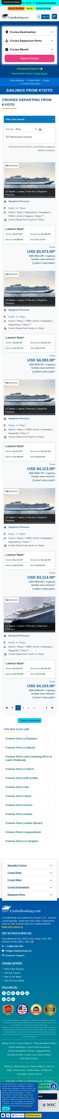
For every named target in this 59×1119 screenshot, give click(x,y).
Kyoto (47, 80)
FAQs (9, 1070)
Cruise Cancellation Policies (21, 1051)
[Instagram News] (13, 999)
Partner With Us (38, 1066)
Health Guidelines (17, 1047)
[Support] (8, 1115)
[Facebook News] (4, 999)
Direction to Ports (15, 1055)
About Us (8, 1066)
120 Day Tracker (12, 973)
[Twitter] (18, 993)
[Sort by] (40, 129)
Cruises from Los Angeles (22, 841)
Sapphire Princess (18, 201)
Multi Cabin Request (14, 969)
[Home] (3, 1115)
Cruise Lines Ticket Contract (38, 1055)
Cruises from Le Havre (20, 769)
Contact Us (46, 1070)
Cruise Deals (15, 872)
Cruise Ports (34, 80)
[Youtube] (9, 993)
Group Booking (43, 8)
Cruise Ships (15, 880)
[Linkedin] (27, 993)
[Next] (46, 708)
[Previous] (7, 708)
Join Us (50, 1066)
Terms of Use (19, 1070)
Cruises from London (19, 814)
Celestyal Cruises (46, 3)
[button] (30, 31)
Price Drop (18, 1115)
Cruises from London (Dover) (24, 823)
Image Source (34, 1074)
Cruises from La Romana (21, 738)
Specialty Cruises (17, 865)
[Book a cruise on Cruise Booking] (15, 16)
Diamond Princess (18, 635)
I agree (6, 1109)
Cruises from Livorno (19, 805)
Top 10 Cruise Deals (14, 980)
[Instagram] (13, 993)
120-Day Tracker (33, 1115)
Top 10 (29, 8)
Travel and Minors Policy (44, 1043)
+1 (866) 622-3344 (14, 946)
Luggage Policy (43, 1051)
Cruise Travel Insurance (38, 1047)
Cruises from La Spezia (20, 747)
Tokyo (22, 208)
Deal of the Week (16, 8)
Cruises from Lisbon (18, 796)
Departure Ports (16, 894)
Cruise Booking (17, 80)
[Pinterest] (22, 993)
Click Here (41, 73)
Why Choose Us (21, 1066)
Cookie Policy (33, 1070)
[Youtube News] (9, 999)
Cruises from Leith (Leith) (22, 778)
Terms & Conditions (29, 720)
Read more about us (12, 927)
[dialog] (11, 2)
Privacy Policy (43, 1087)
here (8, 1101)
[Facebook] (4, 993)
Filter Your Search (15, 119)
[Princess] (12, 165)
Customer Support (15, 955)
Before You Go (9, 1043)
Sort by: (10, 129)
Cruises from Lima (17, 787)
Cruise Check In (24, 1043)
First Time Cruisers (29, 1058)
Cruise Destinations (18, 887)
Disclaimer (22, 1074)
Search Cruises (29, 58)
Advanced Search (28, 69)
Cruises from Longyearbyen (23, 832)
